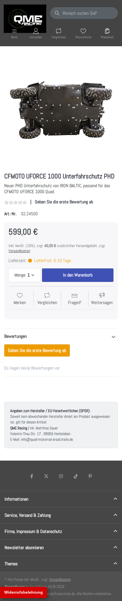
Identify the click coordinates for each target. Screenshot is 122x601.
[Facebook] (32, 476)
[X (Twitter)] (46, 476)
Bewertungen (15, 336)
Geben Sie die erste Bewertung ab (64, 202)
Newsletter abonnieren (24, 548)
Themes (11, 564)
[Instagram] (61, 476)
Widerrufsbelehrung (23, 592)
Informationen (16, 499)
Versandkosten (19, 250)
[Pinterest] (90, 476)
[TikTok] (76, 476)
